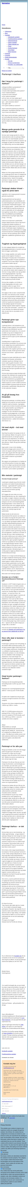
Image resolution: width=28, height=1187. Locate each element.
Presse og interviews (14, 62)
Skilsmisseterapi (12, 40)
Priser (9, 46)
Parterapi (7, 53)
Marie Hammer (12, 51)
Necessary (5, 1152)
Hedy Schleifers (8, 1033)
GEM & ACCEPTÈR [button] (6, 1183)
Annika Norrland (12, 48)
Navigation (6, 3)
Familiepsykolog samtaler (15, 39)
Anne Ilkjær (11, 50)
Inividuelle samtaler (7, 1051)
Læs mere (12, 1118)
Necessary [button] (4, 1150)
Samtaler (7, 35)
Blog (6, 33)
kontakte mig (17, 956)
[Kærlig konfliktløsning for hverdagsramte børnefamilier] (13, 19)
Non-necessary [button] (5, 1167)
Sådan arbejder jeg (13, 44)
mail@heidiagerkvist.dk (9, 1068)
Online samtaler (12, 42)
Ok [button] (8, 1118)
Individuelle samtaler (14, 37)
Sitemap (4, 1113)
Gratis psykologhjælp (11, 57)
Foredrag (7, 55)
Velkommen (8, 31)
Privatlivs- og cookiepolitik (15, 64)
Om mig (10, 61)
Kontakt (7, 59)
